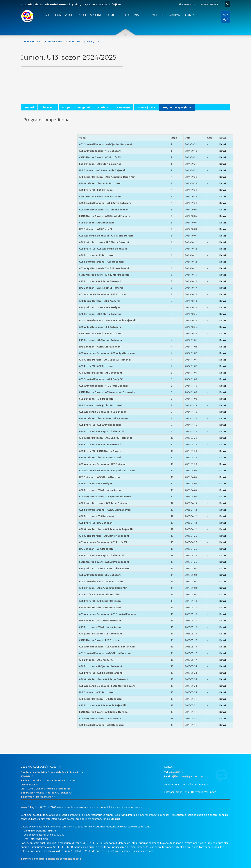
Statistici (103, 107)
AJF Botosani (53, 41)
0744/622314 (176, 772)
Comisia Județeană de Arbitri (78, 15)
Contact (191, 15)
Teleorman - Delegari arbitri (38, 796)
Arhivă (174, 15)
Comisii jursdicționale (124, 15)
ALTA (225, 17)
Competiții (156, 15)
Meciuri (29, 107)
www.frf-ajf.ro (30, 807)
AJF (47, 15)
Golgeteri (84, 107)
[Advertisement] (179, 78)
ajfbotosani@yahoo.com (187, 776)
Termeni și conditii (32, 858)
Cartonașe (123, 107)
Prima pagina (32, 41)
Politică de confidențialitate (63, 858)
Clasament (48, 107)
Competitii (73, 41)
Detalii (222, 144)
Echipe (66, 107)
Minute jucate (146, 107)
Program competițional (177, 107)
